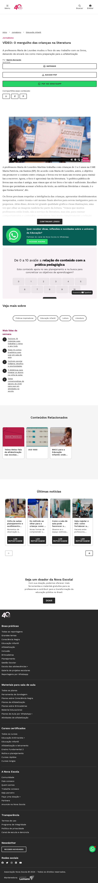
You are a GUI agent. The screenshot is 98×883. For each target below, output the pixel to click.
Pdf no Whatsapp (51, 84)
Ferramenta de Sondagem (14, 694)
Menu (7, 8)
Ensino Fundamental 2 (13, 749)
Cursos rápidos (9, 757)
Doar (49, 600)
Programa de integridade (14, 824)
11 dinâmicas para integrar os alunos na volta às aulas (13, 372)
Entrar (90, 8)
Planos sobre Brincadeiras (14, 706)
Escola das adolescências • (15, 666)
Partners (6, 800)
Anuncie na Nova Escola (13, 804)
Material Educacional (12, 710)
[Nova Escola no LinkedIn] (16, 863)
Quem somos (8, 785)
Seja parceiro (8, 793)
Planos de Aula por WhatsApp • (17, 714)
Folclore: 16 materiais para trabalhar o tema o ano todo (13, 342)
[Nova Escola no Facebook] (3, 863)
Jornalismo (16, 32)
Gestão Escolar (9, 662)
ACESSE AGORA (37, 241)
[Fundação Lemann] (27, 877)
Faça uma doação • (11, 796)
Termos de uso (9, 820)
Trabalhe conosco (10, 789)
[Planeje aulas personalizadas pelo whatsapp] (92, 849)
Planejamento (8, 658)
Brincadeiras (8, 655)
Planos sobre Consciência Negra (17, 698)
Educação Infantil (33, 32)
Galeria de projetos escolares (16, 670)
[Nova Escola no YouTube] (20, 863)
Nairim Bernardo (14, 60)
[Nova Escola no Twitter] (7, 863)
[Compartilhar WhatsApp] (6, 96)
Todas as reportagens (12, 631)
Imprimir (51, 66)
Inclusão (6, 651)
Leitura (65, 318)
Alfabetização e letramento (15, 745)
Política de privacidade (13, 828)
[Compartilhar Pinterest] (23, 96)
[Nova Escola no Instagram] (12, 863)
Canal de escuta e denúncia (15, 832)
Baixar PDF (51, 75)
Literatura (79, 318)
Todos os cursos (9, 734)
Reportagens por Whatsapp (15, 674)
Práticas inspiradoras (24, 318)
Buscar (79, 8)
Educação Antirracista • (13, 738)
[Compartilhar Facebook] (14, 96)
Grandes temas (9, 635)
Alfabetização (8, 647)
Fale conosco (8, 781)
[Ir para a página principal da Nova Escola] (18, 7)
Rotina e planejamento (13, 753)
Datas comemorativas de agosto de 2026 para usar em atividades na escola (14, 385)
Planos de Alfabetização (13, 702)
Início (5, 32)
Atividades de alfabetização (15, 717)
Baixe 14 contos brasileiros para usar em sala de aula (13, 353)
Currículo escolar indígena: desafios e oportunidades (13, 363)
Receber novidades (13, 849)
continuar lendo (50, 221)
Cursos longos (8, 761)
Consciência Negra (11, 639)
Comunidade (8, 777)
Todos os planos (9, 690)
